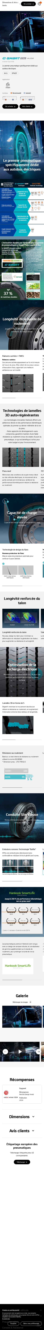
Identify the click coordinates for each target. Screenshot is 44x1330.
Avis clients (26, 106)
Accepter (13, 1323)
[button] (5, 1051)
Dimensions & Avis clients (10, 3)
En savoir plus (6, 1319)
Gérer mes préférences (31, 1323)
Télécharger (21, 1162)
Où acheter (9, 106)
